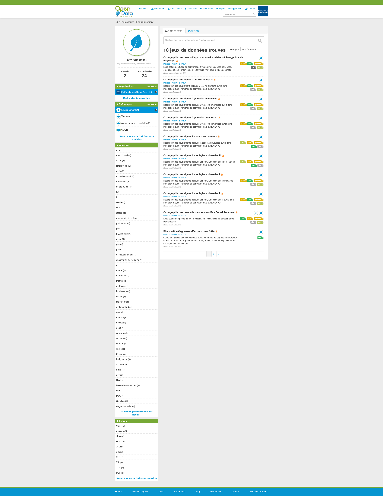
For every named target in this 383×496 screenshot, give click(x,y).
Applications (176, 8)
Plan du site (215, 491)
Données (158, 8)
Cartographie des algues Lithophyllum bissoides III (192, 155)
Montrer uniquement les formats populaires (137, 478)
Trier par (234, 49)
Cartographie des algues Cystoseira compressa (190, 117)
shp (252, 89)
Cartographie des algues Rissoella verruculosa (190, 136)
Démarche (207, 8)
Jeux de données (175, 30)
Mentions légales (140, 491)
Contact (251, 8)
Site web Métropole (259, 491)
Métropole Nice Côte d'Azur (174, 63)
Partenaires (179, 491)
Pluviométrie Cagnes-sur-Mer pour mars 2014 (189, 231)
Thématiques (127, 22)
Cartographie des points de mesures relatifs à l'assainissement (199, 212)
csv (249, 63)
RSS (119, 491)
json (243, 63)
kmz (259, 67)
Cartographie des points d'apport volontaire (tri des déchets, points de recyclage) (203, 59)
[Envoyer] (260, 40)
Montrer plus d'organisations (136, 98)
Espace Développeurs (229, 8)
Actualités (192, 8)
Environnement (144, 22)
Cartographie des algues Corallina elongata (188, 79)
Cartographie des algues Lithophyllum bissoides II (191, 193)
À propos (194, 30)
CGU (161, 491)
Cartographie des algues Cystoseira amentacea (190, 98)
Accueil (144, 8)
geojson (258, 63)
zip (253, 67)
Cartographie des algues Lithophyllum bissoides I (191, 174)
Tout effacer (152, 86)
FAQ (198, 491)
